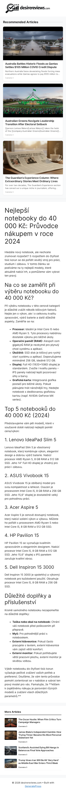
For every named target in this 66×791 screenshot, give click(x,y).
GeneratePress (33, 786)
